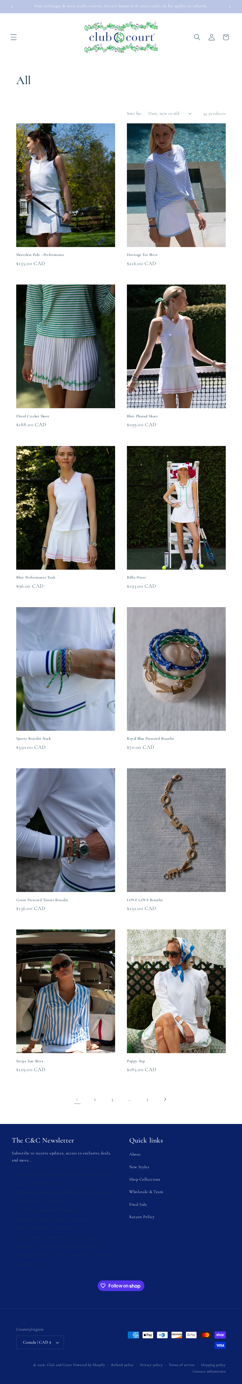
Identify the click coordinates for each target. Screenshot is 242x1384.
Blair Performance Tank (35, 577)
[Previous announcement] (12, 6)
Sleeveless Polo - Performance (40, 254)
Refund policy (122, 1365)
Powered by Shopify (89, 1365)
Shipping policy (213, 1365)
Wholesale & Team (146, 1191)
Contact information (209, 1371)
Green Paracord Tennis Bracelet (42, 900)
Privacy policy (151, 1365)
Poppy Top (136, 1061)
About (135, 1154)
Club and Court (59, 1365)
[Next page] (165, 1099)
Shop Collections (145, 1179)
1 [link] (77, 1099)
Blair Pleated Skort (142, 416)
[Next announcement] (229, 6)
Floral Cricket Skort (32, 416)
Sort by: (134, 113)
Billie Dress (136, 577)
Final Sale (138, 1204)
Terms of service (182, 1365)
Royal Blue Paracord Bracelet (150, 738)
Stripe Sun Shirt (29, 1061)
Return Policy (142, 1216)
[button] (13, 37)
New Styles (139, 1166)
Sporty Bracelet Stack (33, 738)
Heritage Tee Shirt (142, 254)
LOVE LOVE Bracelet (145, 900)
